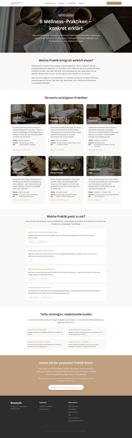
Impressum (72, 409)
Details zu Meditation (96, 150)
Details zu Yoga (94, 200)
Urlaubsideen (72, 3)
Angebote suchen (50, 3)
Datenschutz (72, 412)
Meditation (32, 279)
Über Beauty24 (73, 406)
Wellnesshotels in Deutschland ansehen (64, 387)
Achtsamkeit (43, 279)
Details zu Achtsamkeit (20, 200)
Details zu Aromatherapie (21, 150)
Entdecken (61, 3)
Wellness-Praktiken (45, 406)
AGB (69, 415)
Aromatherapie (34, 297)
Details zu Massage (57, 150)
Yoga (30, 260)
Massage (32, 242)
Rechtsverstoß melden (75, 421)
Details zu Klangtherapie (59, 200)
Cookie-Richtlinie (73, 418)
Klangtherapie (43, 242)
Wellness (81, 3)
